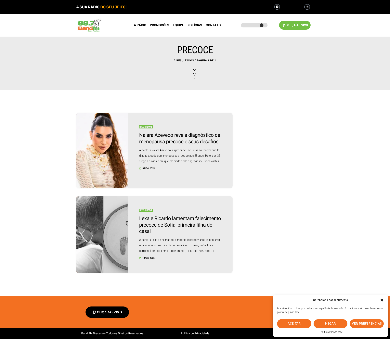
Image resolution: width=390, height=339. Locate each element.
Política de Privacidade (331, 332)
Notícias (146, 127)
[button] (382, 300)
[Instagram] (307, 7)
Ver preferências (367, 323)
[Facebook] (277, 7)
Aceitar (294, 323)
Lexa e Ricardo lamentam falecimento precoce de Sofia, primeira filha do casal (180, 225)
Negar (330, 323)
